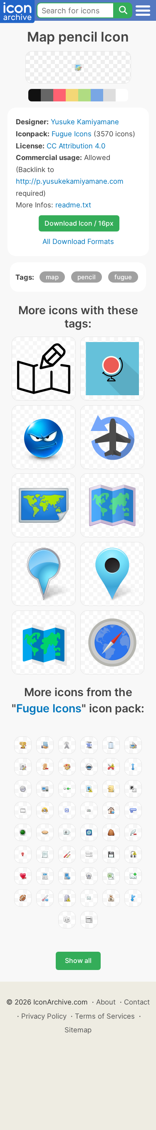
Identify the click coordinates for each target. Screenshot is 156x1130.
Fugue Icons (72, 134)
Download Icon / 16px (79, 223)
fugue (123, 277)
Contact (137, 1002)
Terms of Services (105, 1016)
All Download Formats (78, 241)
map (52, 277)
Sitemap (78, 1030)
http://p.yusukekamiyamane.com (70, 181)
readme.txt (73, 205)
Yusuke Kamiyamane (85, 122)
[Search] (122, 10)
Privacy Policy (44, 1016)
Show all (78, 960)
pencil (86, 277)
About (106, 1002)
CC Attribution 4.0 (76, 146)
